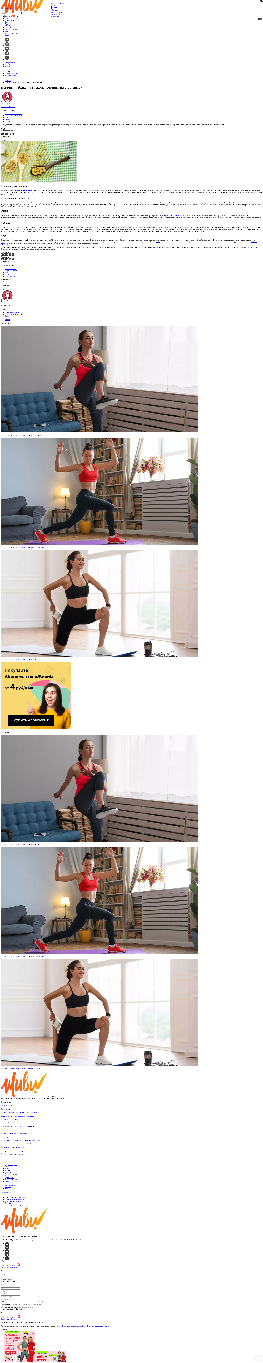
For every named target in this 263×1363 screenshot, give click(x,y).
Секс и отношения (57, 12)
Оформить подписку (8, 8)
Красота (54, 9)
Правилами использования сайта (73, 1326)
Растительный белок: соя (13, 116)
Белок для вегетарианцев (13, 114)
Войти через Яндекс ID (9, 1265)
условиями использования (20, 1302)
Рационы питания (11, 75)
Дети (6, 22)
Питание (54, 7)
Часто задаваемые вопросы (14, 1205)
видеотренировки (57, 3)
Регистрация (11, 1281)
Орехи (7, 117)
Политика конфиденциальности (16, 1199)
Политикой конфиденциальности (98, 1326)
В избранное (5, 136)
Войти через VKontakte (9, 1267)
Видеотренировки (11, 18)
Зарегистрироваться (8, 1309)
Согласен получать (18, 1307)
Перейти (4, 140)
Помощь (8, 64)
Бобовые (8, 119)
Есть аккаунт (20, 1309)
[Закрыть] (2, 1361)
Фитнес (54, 5)
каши (158, 242)
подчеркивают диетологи (173, 215)
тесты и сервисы (57, 14)
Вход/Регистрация (11, 16)
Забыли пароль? (7, 1279)
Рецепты (8, 72)
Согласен (4, 1329)
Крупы (7, 121)
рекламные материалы (13, 1201)
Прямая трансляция (12, 20)
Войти (3, 1281)
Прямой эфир (9, 1178)
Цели (7, 35)
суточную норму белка (21, 190)
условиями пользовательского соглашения (26, 1304)
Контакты (8, 66)
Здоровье (54, 11)
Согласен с (22, 1304)
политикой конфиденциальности (43, 1302)
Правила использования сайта (15, 1197)
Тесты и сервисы (11, 33)
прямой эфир (55, 16)
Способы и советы (11, 73)
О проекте (8, 1203)
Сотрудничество (10, 63)
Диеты (7, 70)
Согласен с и (29, 1302)
